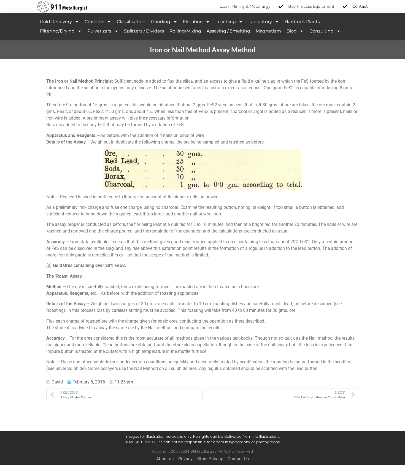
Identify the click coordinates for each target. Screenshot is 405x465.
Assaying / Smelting (228, 31)
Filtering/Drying (57, 31)
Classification (131, 21)
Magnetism (268, 31)
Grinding (160, 21)
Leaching (225, 21)
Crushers (94, 21)
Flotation (193, 21)
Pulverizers (99, 31)
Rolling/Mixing (185, 31)
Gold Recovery (56, 21)
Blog (292, 31)
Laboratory (260, 21)
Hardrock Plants (302, 21)
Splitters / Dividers (144, 31)
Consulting (321, 31)
